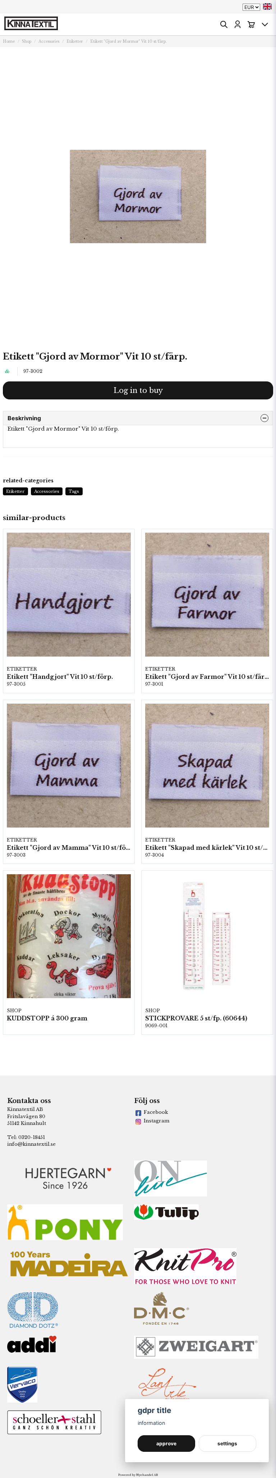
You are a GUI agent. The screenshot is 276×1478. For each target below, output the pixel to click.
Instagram (156, 1121)
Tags (74, 491)
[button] (267, 6)
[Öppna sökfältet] (224, 24)
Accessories (48, 41)
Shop (26, 41)
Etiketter (74, 41)
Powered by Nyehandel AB (138, 1475)
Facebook (156, 1112)
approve (166, 1443)
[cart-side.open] (251, 24)
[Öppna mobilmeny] (265, 24)
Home (9, 41)
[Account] (237, 24)
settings (227, 1443)
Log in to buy (138, 390)
